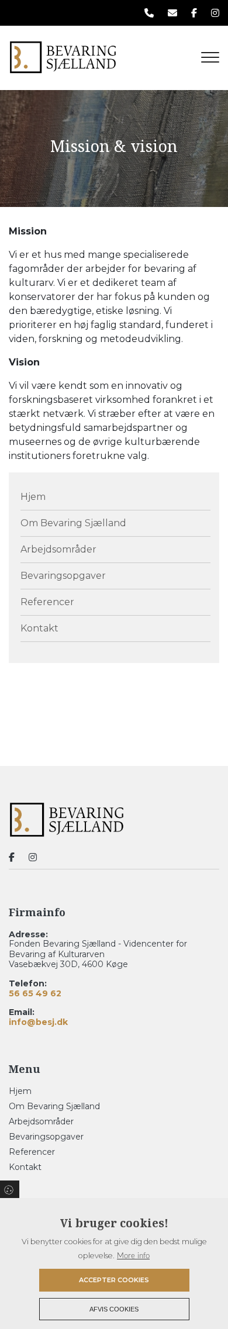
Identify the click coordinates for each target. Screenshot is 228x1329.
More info (133, 1255)
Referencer (47, 601)
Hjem (33, 496)
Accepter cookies (114, 1280)
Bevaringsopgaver (63, 575)
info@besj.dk (38, 1022)
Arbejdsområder (58, 549)
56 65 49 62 (35, 994)
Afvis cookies (114, 1309)
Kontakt (39, 628)
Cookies (9, 1189)
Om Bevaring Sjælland (73, 523)
